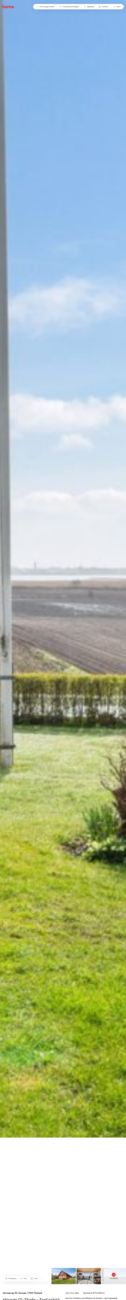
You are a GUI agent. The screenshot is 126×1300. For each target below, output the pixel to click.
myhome (105, 6)
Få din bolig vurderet (47, 6)
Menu (118, 6)
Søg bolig (90, 6)
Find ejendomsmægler (71, 6)
